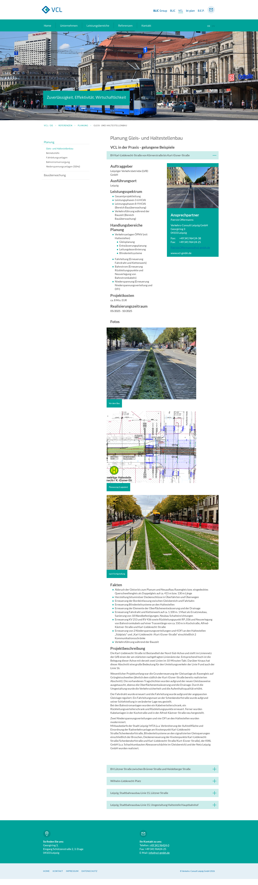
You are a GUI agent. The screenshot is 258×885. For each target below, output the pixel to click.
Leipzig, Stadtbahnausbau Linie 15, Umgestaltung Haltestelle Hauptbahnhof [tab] (154, 804)
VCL (180, 11)
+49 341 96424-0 (159, 845)
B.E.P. (201, 11)
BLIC (172, 11)
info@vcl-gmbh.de (159, 852)
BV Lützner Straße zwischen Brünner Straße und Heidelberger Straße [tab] (150, 769)
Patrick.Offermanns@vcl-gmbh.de (190, 247)
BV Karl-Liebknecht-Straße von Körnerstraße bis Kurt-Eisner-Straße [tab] (150, 155)
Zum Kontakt (143, 833)
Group (160, 11)
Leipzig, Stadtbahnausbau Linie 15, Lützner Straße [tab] (139, 793)
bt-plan (190, 11)
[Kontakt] (211, 9)
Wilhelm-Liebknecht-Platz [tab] (125, 781)
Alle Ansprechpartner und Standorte (47, 833)
